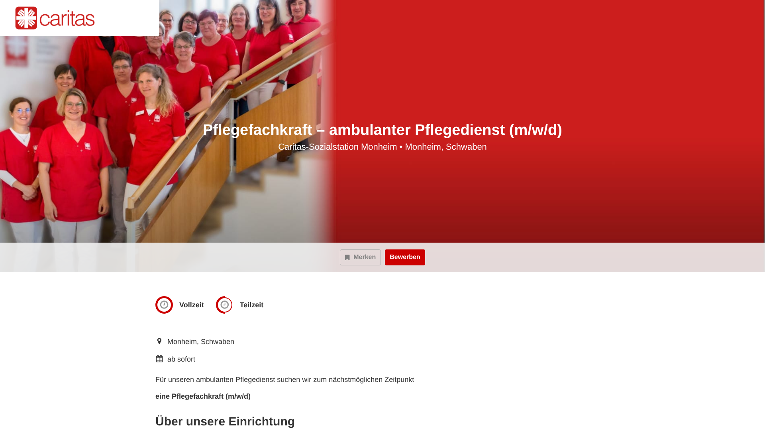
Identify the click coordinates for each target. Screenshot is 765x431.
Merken (364, 257)
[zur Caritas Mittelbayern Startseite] (58, 18)
